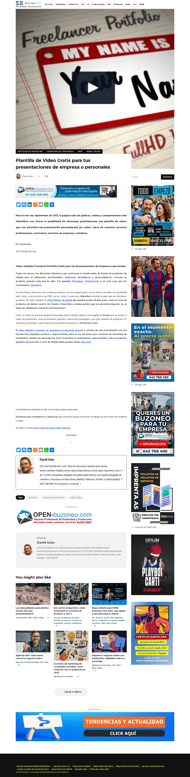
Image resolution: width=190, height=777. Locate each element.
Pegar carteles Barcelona (103, 766)
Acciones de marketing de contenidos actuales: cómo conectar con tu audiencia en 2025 (71, 646)
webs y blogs (75, 497)
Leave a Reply (73, 692)
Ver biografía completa (66, 483)
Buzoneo (99, 618)
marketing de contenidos (53, 497)
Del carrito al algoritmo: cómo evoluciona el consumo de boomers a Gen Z (71, 594)
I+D (82, 4)
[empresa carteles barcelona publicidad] (152, 664)
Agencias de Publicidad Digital (27, 662)
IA (88, 4)
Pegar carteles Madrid (81, 766)
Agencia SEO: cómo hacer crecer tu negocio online (33, 641)
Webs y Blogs (93, 151)
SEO (41, 662)
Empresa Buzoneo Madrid (61, 769)
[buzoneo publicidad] (66, 197)
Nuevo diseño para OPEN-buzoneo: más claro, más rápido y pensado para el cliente (109, 594)
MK (109, 4)
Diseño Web (109, 618)
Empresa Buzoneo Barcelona (127, 766)
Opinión (118, 4)
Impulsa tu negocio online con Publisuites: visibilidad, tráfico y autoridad (109, 641)
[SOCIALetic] (28, 5)
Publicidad (98, 4)
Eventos (73, 4)
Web (141, 4)
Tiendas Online (21, 618)
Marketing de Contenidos (60, 151)
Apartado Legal (81, 769)
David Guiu (28, 176)
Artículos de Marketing (30, 151)
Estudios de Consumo (62, 620)
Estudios (75, 618)
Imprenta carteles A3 (61, 766)
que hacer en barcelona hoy (153, 766)
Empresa (61, 4)
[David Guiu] (28, 554)
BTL (93, 618)
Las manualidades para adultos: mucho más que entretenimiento (33, 594)
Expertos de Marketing (72, 623)
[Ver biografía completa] (80, 484)
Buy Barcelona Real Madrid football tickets (33, 766)
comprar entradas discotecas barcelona (33, 769)
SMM (127, 4)
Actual (49, 4)
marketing (32, 497)
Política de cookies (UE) (98, 769)
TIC (135, 4)
